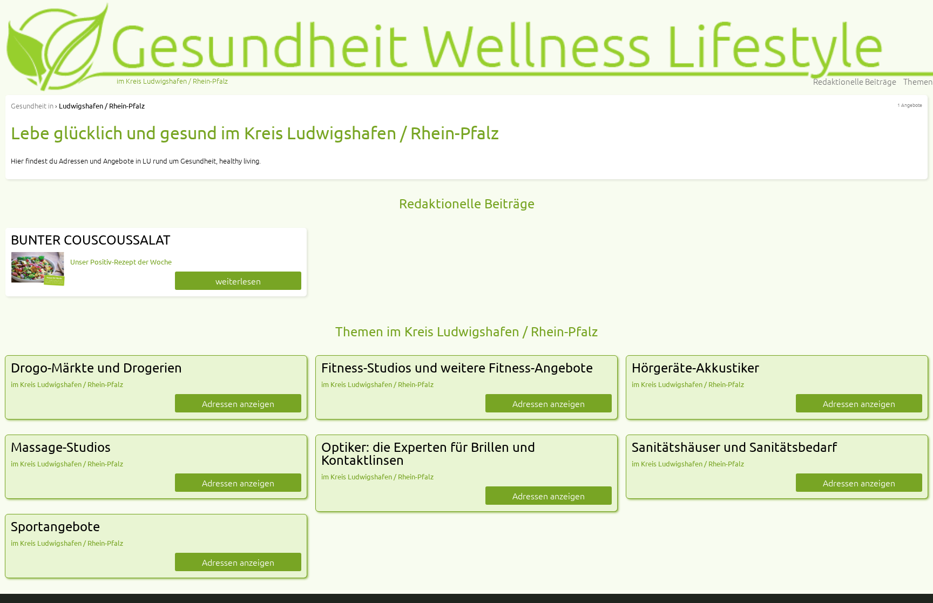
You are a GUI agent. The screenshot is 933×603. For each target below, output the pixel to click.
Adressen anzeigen (238, 403)
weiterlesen (238, 281)
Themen (918, 81)
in (32, 105)
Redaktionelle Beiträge (854, 81)
